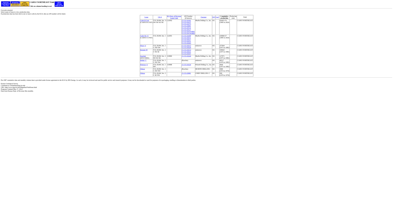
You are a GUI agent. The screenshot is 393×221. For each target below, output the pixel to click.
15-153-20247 (186, 54)
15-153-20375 (186, 24)
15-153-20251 (186, 41)
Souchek (143, 56)
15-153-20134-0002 (188, 33)
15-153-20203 (186, 43)
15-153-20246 (186, 56)
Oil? (213, 17)
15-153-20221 (186, 52)
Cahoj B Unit (144, 20)
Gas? (217, 17)
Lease (146, 17)
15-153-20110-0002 (188, 31)
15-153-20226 (186, 65)
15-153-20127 (186, 30)
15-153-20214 (186, 50)
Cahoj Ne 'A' (144, 36)
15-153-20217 (186, 39)
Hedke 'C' (143, 60)
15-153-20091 (186, 26)
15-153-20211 (186, 38)
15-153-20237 (186, 22)
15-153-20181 (186, 20)
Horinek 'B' (144, 50)
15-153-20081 (186, 73)
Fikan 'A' (143, 46)
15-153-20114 (186, 28)
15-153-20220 (186, 47)
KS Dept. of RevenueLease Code (174, 17)
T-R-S (160, 17)
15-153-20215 (186, 46)
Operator (203, 17)
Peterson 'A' (144, 65)
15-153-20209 (186, 36)
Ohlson (142, 69)
